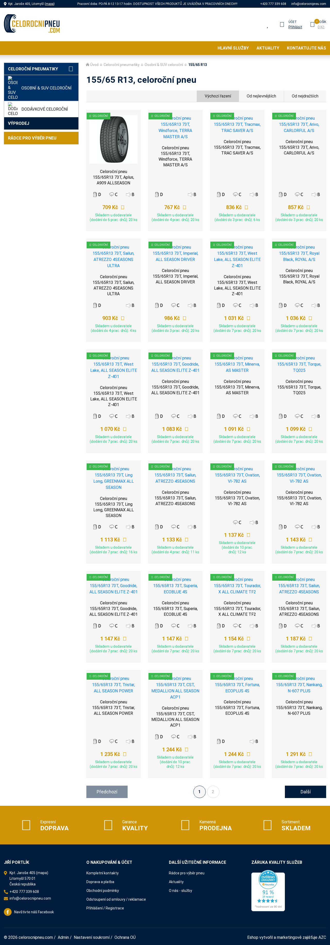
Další (306, 791)
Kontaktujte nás (306, 48)
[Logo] (32, 24)
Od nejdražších (305, 96)
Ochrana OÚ (125, 937)
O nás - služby (180, 891)
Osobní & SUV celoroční (46, 88)
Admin (63, 937)
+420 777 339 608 (273, 4)
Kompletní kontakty (102, 873)
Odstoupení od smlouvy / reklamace (116, 899)
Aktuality (268, 48)
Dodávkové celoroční (44, 109)
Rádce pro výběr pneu (32, 138)
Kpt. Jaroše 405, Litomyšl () (31, 4)
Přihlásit (295, 27)
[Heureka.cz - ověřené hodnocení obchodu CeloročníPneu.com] (268, 890)
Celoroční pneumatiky (33, 69)
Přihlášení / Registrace (105, 908)
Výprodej (18, 123)
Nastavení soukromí (92, 937)
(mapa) (42, 873)
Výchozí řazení (218, 96)
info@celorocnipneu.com (308, 4)
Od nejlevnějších (261, 96)
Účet (292, 22)
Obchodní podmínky (102, 891)
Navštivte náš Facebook (34, 912)
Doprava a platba (100, 882)
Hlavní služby (233, 48)
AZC (322, 937)
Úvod (94, 65)
